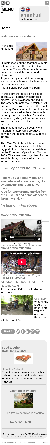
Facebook (29, 205)
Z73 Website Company (25, 443)
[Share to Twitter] (17, 332)
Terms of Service (30, 436)
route (41, 168)
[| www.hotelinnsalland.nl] (23, 363)
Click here (40, 298)
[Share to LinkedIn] (27, 332)
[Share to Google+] (32, 332)
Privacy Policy (13, 436)
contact (5, 168)
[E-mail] (37, 332)
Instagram (9, 205)
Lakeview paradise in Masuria (25, 412)
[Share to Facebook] (22, 332)
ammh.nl (31, 15)
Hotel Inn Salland (12, 369)
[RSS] (47, 4)
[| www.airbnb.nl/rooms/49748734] (23, 406)
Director (45, 443)
